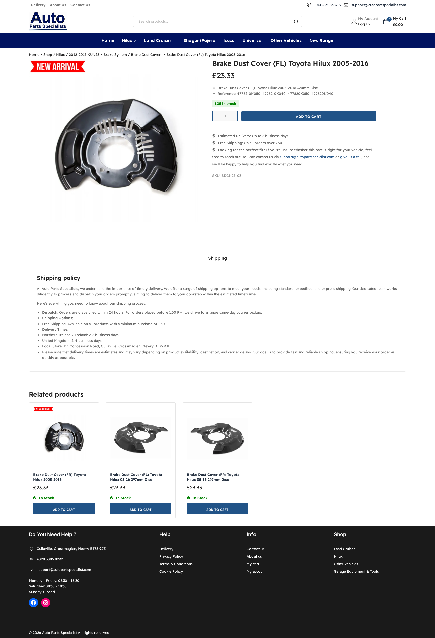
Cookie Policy (171, 571)
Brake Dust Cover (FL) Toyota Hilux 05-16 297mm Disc (136, 477)
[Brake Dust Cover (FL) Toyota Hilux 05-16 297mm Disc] (141, 437)
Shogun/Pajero (199, 40)
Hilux (338, 556)
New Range (321, 40)
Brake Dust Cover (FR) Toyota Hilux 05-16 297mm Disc (213, 477)
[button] (64, 508)
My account (256, 571)
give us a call (350, 157)
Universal (253, 40)
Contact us (255, 549)
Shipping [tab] (217, 258)
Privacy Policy (171, 556)
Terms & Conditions (176, 564)
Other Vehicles (286, 40)
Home (108, 40)
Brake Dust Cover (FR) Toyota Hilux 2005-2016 (59, 477)
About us (254, 556)
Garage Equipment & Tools (356, 571)
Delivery (38, 5)
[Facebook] (33, 602)
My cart (253, 564)
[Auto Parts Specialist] (48, 21)
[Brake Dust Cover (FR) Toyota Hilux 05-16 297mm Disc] (217, 437)
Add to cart (308, 116)
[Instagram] (45, 602)
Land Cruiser (344, 549)
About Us (58, 5)
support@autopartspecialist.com (307, 157)
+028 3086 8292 (50, 559)
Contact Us (80, 5)
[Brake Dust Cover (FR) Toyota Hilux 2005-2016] (64, 437)
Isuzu (229, 40)
